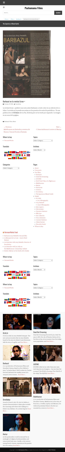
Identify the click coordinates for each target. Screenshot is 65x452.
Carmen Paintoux (41, 220)
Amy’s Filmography (43, 205)
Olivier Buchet (40, 222)
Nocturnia (39, 187)
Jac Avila (38, 198)
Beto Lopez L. (40, 207)
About (37, 168)
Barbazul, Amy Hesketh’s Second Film (15, 236)
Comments (38, 170)
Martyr (38, 185)
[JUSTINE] (47, 353)
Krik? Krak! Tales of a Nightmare (45, 181)
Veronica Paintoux (41, 211)
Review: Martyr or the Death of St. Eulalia (16, 251)
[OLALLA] (17, 322)
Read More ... (24, 342)
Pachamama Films (34, 8)
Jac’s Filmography (42, 200)
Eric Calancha (40, 215)
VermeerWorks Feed (11, 232)
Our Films (38, 172)
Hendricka (18, 104)
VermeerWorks (9, 140)
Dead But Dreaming (42, 177)
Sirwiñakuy (39, 192)
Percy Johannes (40, 218)
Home (7, 19)
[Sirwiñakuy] (17, 387)
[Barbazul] (17, 352)
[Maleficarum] (47, 385)
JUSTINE (38, 179)
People (37, 196)
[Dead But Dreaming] (47, 321)
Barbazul (19, 19)
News (14, 121)
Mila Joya (38, 213)
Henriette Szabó (41, 224)
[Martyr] (17, 422)
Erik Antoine (40, 209)
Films (12, 19)
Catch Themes (51, 449)
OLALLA (5, 24)
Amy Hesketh (40, 202)
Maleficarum (40, 183)
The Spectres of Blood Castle (44, 194)
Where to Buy (39, 226)
